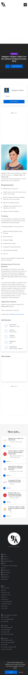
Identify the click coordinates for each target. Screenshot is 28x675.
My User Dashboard (6, 619)
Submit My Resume (6, 634)
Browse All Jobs (5, 588)
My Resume (4, 632)
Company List (4, 599)
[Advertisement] (14, 22)
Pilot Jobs (3, 590)
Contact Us (6, 559)
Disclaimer (5, 574)
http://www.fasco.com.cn (18, 314)
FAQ (4, 568)
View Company (14, 101)
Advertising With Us (8, 561)
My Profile (4, 621)
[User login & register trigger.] (1, 40)
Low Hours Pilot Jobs (6, 601)
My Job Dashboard (6, 640)
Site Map (5, 579)
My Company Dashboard (7, 647)
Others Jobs (4, 597)
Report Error (6, 570)
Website (7, 96)
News (4, 563)
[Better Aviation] (3, 4)
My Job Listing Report (7, 642)
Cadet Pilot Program (6, 603)
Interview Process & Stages (10, 565)
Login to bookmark (7, 66)
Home (4, 554)
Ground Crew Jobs (5, 594)
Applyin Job (4, 606)
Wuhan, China (12, 331)
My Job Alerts (4, 629)
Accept (11, 672)
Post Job (3, 608)
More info (21, 672)
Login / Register (5, 617)
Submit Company (5, 649)
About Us (5, 556)
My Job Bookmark (6, 627)
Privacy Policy (6, 572)
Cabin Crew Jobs (5, 592)
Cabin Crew (12, 337)
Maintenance (6, 577)
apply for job (17, 66)
